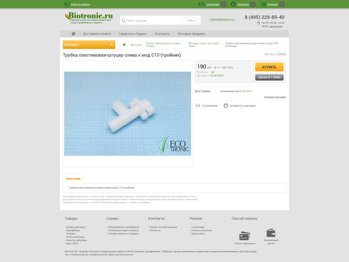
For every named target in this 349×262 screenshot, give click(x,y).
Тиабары (71, 233)
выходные (276, 26)
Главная (73, 33)
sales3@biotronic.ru (222, 19)
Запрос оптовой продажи (163, 227)
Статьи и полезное (201, 230)
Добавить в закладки (242, 105)
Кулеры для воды (75, 227)
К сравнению (210, 105)
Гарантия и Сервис (133, 34)
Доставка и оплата (97, 34)
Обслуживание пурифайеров (123, 227)
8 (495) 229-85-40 (264, 17)
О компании (197, 227)
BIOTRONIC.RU (89, 17)
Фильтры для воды (76, 240)
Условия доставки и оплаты (123, 230)
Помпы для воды (75, 236)
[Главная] (123, 44)
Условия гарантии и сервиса (123, 233)
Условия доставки (275, 97)
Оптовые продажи (191, 34)
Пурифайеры (73, 230)
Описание (73, 179)
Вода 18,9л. (72, 243)
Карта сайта (198, 233)
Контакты (162, 34)
